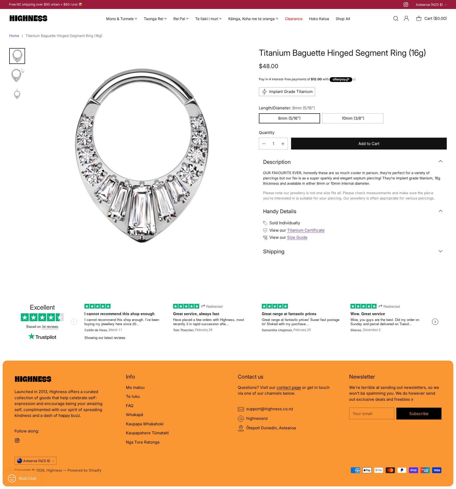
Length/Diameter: (287, 107)
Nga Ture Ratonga (142, 442)
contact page (289, 387)
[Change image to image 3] (17, 94)
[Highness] (28, 18)
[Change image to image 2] (17, 75)
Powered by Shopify (84, 470)
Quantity (266, 132)
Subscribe (419, 413)
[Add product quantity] (283, 143)
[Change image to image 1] (17, 56)
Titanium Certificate (306, 230)
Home (14, 36)
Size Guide (297, 237)
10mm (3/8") (353, 118)
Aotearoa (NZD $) (429, 5)
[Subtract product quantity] (264, 143)
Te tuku (133, 396)
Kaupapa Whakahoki (145, 423)
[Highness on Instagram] (405, 5)
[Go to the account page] (406, 18)
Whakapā (134, 414)
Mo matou (135, 387)
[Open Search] (396, 18)
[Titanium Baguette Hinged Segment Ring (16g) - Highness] (139, 157)
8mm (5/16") (289, 118)
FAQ (129, 405)
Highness (54, 470)
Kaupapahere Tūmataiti (147, 432)
